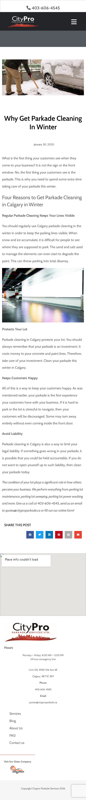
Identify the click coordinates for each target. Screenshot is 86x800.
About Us (16, 728)
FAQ (12, 735)
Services (15, 714)
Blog (12, 721)
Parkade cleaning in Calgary (21, 340)
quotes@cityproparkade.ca (22, 510)
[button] (30, 534)
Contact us (16, 743)
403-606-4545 (46, 7)
